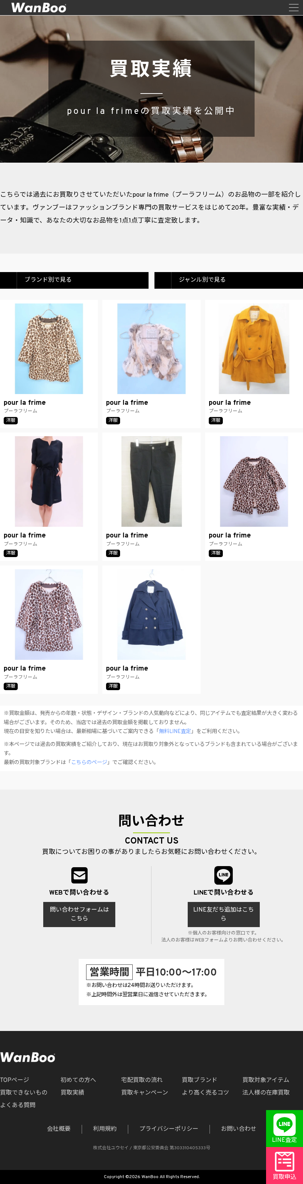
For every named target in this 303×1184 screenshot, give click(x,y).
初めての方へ (78, 1080)
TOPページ (14, 1080)
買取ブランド (199, 1080)
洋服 (11, 421)
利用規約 (105, 1129)
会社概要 (59, 1129)
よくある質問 (17, 1105)
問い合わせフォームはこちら (79, 914)
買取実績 (72, 1093)
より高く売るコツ (205, 1093)
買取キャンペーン (144, 1093)
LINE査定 (284, 1140)
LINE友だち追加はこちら (223, 914)
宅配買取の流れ (142, 1080)
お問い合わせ (238, 1129)
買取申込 (284, 1177)
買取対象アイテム (265, 1080)
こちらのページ (89, 762)
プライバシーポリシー (168, 1129)
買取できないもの (23, 1093)
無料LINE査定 (175, 731)
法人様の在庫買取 (266, 1093)
